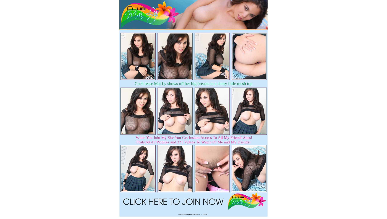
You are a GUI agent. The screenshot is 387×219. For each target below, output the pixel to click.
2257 (205, 214)
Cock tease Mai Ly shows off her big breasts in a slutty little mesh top (193, 83)
